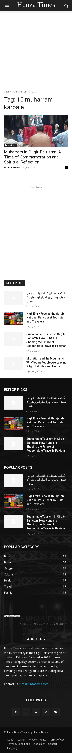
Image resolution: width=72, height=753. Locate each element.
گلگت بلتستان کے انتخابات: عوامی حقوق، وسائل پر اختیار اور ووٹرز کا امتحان (46, 297)
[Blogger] (16, 712)
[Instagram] (46, 712)
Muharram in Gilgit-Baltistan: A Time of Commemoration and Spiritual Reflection (32, 157)
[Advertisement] (36, 49)
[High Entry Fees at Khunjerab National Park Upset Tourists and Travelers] (13, 318)
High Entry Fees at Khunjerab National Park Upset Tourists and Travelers (45, 317)
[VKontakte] (56, 712)
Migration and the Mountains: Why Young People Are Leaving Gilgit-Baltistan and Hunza (46, 362)
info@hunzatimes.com (33, 684)
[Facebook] (26, 712)
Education (10, 145)
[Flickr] (36, 712)
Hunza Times (12, 167)
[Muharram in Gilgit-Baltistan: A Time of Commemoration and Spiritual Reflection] (36, 131)
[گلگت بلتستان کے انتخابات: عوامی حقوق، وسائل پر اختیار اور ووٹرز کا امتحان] (13, 298)
